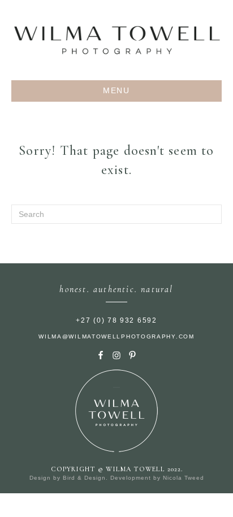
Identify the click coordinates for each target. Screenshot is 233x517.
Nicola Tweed (183, 478)
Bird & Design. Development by (113, 478)
